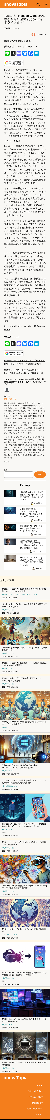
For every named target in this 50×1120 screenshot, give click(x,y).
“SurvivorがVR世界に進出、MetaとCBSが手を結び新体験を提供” (24, 648)
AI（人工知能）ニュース (11, 786)
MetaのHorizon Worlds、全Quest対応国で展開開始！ (24, 930)
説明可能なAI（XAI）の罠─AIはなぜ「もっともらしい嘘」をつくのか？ (31, 528)
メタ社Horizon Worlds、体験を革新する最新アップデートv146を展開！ (24, 605)
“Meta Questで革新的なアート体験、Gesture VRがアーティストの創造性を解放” (25, 887)
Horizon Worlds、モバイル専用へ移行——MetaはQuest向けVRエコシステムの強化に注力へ (24, 825)
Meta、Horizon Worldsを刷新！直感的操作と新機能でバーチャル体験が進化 (24, 590)
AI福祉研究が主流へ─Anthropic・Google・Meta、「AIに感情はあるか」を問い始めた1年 (31, 513)
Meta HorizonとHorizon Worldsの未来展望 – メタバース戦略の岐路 (24, 1020)
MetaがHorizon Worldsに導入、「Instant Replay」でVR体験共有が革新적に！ (25, 664)
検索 (6, 470)
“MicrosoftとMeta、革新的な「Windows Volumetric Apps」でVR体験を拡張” (20, 766)
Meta (4, 832)
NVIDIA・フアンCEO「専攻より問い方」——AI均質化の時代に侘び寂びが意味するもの (31, 561)
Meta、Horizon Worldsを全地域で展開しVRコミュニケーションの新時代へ (24, 723)
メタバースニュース (9, 935)
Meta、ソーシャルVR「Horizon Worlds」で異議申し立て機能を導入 (24, 843)
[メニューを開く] (46, 4)
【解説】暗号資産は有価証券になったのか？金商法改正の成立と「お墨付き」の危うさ (31, 496)
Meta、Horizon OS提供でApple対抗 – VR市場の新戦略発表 (24, 1063)
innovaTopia (41, 34)
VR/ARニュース (11, 28)
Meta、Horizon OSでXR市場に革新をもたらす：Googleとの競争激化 (23, 679)
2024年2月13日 (10, 399)
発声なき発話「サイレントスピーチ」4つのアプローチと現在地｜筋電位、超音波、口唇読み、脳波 (31, 544)
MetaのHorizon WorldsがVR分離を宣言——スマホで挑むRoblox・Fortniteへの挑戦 (24, 973)
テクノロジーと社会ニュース (26, 594)
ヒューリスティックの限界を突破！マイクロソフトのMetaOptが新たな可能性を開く (24, 781)
